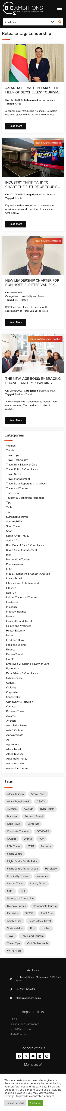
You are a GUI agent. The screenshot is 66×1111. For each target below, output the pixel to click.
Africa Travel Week (18, 801)
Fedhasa (46, 846)
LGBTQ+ (11, 592)
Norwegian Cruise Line (20, 898)
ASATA (41, 801)
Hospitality (51, 868)
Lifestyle (11, 588)
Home (13, 1018)
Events (18, 198)
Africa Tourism (47, 100)
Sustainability (14, 521)
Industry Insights (16, 611)
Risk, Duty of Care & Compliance (25, 545)
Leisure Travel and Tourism (21, 597)
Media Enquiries (19, 1034)
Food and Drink (15, 640)
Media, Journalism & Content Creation (28, 573)
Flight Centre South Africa (22, 861)
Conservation (13, 697)
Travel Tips (12, 455)
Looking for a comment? (24, 1023)
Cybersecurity (14, 678)
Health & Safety (15, 630)
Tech (9, 507)
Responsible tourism (45, 906)
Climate (10, 706)
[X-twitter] (26, 1056)
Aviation (11, 720)
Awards (10, 716)
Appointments (14, 735)
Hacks (9, 635)
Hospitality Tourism (18, 876)
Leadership (12, 602)
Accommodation (15, 763)
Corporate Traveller (18, 831)
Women (11, 445)
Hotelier (10, 616)
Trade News (13, 493)
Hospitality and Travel (32, 296)
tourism (46, 928)
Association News (16, 725)
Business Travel (47, 390)
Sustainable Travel (17, 517)
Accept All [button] (35, 1103)
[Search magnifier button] (59, 21)
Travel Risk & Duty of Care (21, 464)
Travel (10, 936)
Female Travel (14, 654)
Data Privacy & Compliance (22, 673)
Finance (10, 649)
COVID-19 (42, 831)
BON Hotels (21, 300)
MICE (9, 569)
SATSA (29, 913)
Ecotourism (12, 668)
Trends (10, 450)
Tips (8, 502)
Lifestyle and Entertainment (22, 583)
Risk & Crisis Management (21, 550)
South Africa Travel (17, 535)
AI (7, 739)
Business (12, 816)
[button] (59, 8)
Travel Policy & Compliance (22, 469)
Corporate (12, 692)
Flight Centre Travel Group (22, 868)
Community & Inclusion (19, 701)
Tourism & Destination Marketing (25, 498)
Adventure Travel (16, 758)
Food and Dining (16, 645)
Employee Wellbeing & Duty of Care (27, 664)
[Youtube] (33, 1056)
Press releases (14, 564)
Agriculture (12, 744)
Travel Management (18, 479)
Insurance (12, 607)
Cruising (11, 687)
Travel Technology (17, 460)
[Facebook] (19, 1056)
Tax (8, 512)
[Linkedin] (40, 1056)
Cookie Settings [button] (15, 1103)
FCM (41, 838)
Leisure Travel (15, 883)
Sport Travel (13, 526)
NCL (23, 891)
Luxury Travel (14, 578)
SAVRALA (47, 913)
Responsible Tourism (18, 559)
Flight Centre (14, 853)
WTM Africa (14, 951)
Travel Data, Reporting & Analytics (26, 483)
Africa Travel (13, 749)
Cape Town (14, 824)
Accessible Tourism (17, 768)
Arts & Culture (14, 730)
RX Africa (12, 913)
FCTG (30, 846)
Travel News (13, 474)
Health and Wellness (18, 626)
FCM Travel (13, 846)
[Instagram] (47, 1056)
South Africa (13, 540)
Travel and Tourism (17, 488)
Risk (8, 554)
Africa (18, 103)
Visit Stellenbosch (37, 943)
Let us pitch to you (20, 1029)
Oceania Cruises (16, 906)
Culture (10, 683)
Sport (9, 531)
